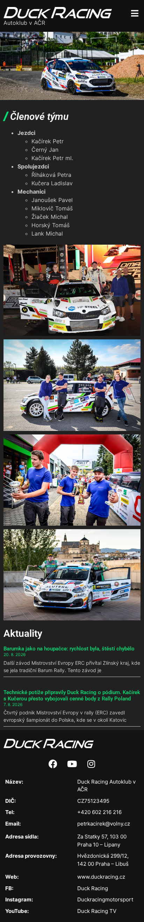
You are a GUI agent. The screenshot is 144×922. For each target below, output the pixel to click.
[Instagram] (91, 764)
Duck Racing (92, 888)
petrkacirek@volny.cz (103, 823)
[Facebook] (53, 764)
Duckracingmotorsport (105, 899)
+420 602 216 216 (99, 812)
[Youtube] (72, 764)
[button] (135, 13)
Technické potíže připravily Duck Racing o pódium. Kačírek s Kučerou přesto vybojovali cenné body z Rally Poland (71, 695)
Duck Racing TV (96, 911)
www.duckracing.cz (101, 876)
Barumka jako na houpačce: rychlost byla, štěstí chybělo (69, 649)
